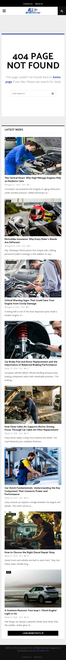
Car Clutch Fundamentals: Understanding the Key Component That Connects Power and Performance (32, 491)
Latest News (14, 129)
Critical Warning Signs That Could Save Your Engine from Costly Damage (29, 302)
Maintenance (11, 139)
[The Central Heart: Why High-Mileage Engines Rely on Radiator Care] (33, 156)
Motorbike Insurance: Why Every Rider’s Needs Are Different (31, 241)
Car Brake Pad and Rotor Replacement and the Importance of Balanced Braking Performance (31, 363)
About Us (39, 4)
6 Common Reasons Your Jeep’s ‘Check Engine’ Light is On (31, 612)
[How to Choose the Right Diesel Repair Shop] (33, 531)
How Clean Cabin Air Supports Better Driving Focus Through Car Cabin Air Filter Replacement (31, 428)
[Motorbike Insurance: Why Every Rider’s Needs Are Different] (33, 217)
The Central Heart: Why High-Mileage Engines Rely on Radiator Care (33, 179)
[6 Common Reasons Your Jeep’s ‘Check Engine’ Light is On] (33, 589)
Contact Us (28, 4)
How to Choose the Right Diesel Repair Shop (30, 552)
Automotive (11, 514)
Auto (8, 201)
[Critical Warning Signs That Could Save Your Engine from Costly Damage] (33, 279)
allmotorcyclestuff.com (39, 651)
